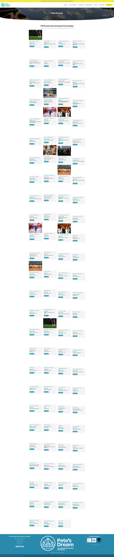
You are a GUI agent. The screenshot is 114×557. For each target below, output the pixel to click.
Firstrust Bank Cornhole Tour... (77, 177)
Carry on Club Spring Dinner (48, 137)
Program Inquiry (88, 4)
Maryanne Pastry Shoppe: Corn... (63, 60)
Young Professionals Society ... (77, 120)
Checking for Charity (47, 41)
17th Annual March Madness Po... (35, 138)
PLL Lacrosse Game (47, 348)
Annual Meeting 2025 (47, 214)
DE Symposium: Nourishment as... (63, 137)
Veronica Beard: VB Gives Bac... (63, 195)
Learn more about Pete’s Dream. (68, 1)
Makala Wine (60, 425)
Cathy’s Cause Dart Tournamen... (63, 98)
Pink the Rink (32, 482)
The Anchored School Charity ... (34, 386)
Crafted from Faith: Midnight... (77, 292)
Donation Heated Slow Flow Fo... (78, 139)
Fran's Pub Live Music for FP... (77, 80)
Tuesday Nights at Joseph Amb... (78, 464)
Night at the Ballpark (76, 426)
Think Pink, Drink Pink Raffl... (34, 501)
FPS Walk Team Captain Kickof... (63, 176)
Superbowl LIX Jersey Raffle (48, 233)
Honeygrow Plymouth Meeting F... (78, 100)
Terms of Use (92, 544)
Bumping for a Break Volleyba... (49, 195)
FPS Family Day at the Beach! (48, 367)
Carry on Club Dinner (61, 387)
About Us (65, 4)
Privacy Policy (97, 544)
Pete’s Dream (101, 4)
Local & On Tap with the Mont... (78, 216)
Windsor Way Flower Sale (48, 386)
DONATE (109, 4)
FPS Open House (75, 407)
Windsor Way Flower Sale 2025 (34, 253)
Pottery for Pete (60, 444)
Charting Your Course (76, 158)
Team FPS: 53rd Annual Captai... (63, 41)
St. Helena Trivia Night (61, 311)
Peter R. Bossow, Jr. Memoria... (34, 41)
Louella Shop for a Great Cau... (49, 118)
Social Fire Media (22, 555)
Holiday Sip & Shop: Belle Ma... (77, 273)
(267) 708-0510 (20, 541)
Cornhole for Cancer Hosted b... (63, 330)
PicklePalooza (32, 367)
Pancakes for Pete (47, 156)
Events (95, 4)
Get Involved (81, 4)
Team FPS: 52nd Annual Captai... (78, 197)
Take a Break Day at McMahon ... (35, 157)
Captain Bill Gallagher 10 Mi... (63, 349)
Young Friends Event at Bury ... (49, 309)
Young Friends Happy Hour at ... (35, 329)
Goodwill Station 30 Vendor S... (34, 310)
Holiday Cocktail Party (47, 290)
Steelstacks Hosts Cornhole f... (77, 41)
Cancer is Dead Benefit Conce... (78, 483)
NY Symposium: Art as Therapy (49, 175)
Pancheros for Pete (76, 445)
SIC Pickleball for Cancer (33, 60)
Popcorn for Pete (61, 406)
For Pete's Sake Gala (47, 271)
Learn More (32, 46)
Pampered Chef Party (33, 348)
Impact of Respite (72, 4)
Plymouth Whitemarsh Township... (78, 502)
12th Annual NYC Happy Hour (63, 118)
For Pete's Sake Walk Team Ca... (34, 272)
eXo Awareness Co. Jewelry (77, 388)
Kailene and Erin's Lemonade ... (34, 520)
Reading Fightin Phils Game (62, 368)
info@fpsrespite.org (19, 543)
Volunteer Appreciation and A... (63, 79)
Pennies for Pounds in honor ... (34, 291)
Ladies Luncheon (75, 235)
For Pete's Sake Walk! (47, 252)
